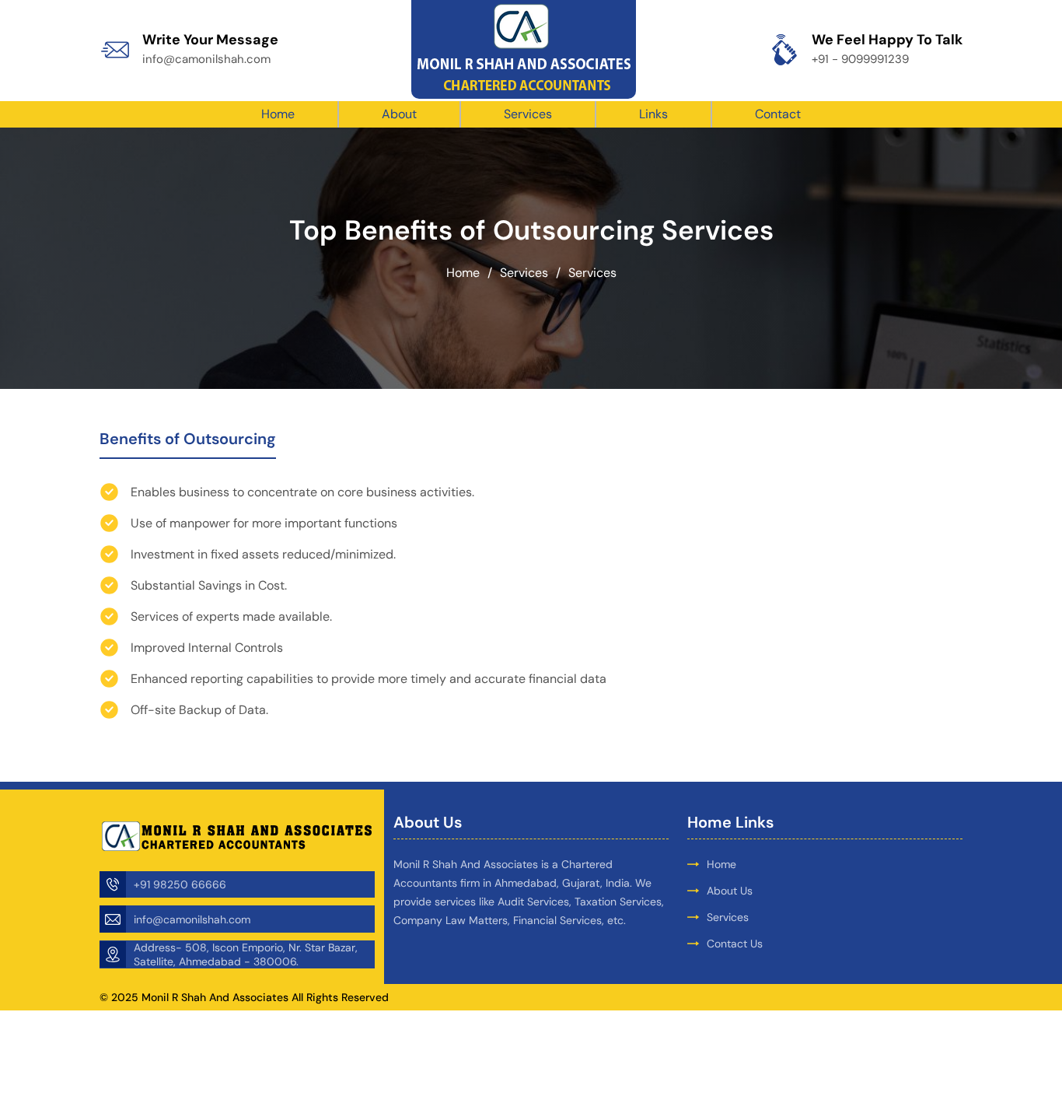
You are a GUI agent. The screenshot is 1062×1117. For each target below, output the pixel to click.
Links (653, 114)
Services (528, 114)
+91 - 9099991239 (860, 59)
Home (278, 114)
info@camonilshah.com (206, 59)
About (399, 114)
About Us (730, 891)
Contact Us (735, 944)
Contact (778, 114)
